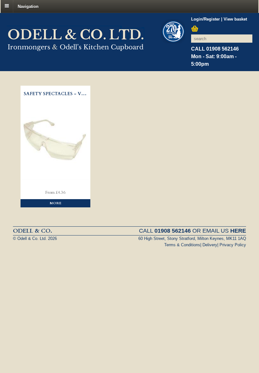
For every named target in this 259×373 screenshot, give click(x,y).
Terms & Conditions (182, 244)
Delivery (209, 244)
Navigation (28, 6)
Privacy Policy (233, 244)
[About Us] (173, 32)
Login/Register (205, 19)
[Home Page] (75, 47)
